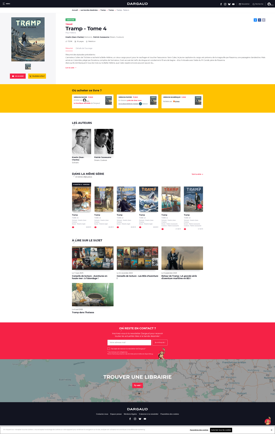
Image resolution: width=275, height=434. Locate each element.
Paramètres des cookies (169, 414)
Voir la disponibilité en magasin (128, 103)
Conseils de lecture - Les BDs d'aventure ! (137, 277)
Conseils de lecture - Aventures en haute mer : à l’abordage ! (89, 277)
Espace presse (116, 414)
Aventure (70, 20)
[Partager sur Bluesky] (255, 20)
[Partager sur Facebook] (259, 20)
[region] (137, 430)
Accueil (75, 10)
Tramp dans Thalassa (83, 312)
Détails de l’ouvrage (84, 48)
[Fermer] (271, 430)
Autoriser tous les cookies (221, 430)
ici (152, 354)
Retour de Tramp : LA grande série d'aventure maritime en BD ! (179, 277)
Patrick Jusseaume (101, 37)
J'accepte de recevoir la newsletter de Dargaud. (128, 349)
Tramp (103, 10)
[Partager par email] (263, 20)
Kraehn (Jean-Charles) (75, 37)
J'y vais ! (137, 385)
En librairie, (129, 100)
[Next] (199, 206)
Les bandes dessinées (89, 10)
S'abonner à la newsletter (148, 414)
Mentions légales (130, 414)
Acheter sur (167, 101)
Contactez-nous (102, 414)
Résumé (69, 48)
